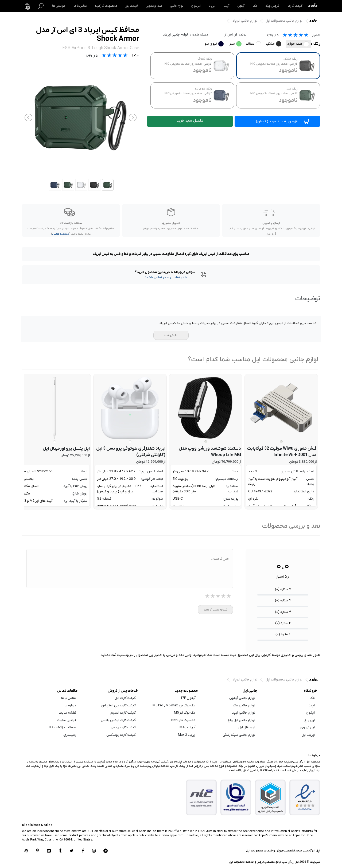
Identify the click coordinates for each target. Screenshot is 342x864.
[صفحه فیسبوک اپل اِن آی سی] (83, 851)
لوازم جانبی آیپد (243, 712)
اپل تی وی (307, 727)
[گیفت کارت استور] (236, 797)
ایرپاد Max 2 (187, 735)
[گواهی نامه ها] (305, 797)
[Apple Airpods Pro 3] (130, 408)
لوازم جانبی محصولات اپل (284, 20)
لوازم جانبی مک (244, 705)
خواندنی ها (58, 6)
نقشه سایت (67, 712)
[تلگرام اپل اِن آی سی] (105, 851)
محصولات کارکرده (106, 6)
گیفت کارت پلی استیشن (118, 705)
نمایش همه (171, 335)
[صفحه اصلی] (314, 6)
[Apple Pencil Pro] (54, 408)
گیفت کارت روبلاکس (121, 735)
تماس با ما (80, 6)
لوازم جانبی (176, 6)
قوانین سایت (66, 720)
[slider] (295, 36)
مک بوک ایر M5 (185, 712)
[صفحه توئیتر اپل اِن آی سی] (72, 851)
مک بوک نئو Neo (183, 720)
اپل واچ (196, 6)
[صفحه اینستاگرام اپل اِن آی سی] (94, 851)
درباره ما (70, 705)
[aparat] (26, 851)
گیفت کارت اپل (125, 698)
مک (255, 6)
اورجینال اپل (246, 727)
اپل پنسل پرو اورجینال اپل (66, 448)
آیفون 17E (188, 698)
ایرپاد (212, 6)
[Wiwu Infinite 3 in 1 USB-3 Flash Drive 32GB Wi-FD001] (281, 408)
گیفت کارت (295, 6)
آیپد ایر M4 (188, 727)
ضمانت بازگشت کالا (62, 727)
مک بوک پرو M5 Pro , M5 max (174, 705)
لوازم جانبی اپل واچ (241, 720)
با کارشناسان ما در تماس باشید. (165, 277)
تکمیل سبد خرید (190, 120)
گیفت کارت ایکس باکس (118, 720)
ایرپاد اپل (308, 735)
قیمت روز (131, 6)
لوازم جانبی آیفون (242, 698)
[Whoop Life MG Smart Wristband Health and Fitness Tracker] (205, 408)
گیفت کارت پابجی (123, 727)
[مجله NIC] (201, 797)
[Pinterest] (37, 851)
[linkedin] (49, 851)
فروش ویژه (272, 6)
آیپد (226, 6)
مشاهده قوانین (60, 234)
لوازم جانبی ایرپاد (244, 20)
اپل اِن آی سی (315, 21)
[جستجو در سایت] (41, 6)
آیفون (241, 6)
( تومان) (277, 121)
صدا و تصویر (154, 6)
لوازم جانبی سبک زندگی (239, 735)
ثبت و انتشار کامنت (215, 610)
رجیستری (69, 735)
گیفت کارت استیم (123, 712)
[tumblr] (60, 851)
